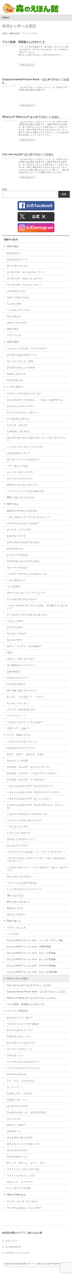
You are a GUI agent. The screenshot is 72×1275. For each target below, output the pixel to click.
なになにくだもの (16, 633)
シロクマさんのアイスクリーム (23, 1068)
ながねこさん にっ (17, 1099)
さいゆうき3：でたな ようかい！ (24, 284)
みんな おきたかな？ (18, 1150)
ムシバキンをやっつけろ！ (21, 472)
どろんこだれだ (15, 621)
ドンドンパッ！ (15, 1087)
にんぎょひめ (14, 303)
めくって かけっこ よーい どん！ (27, 1162)
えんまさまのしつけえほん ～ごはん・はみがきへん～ (36, 399)
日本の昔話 (13, 341)
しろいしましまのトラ (18, 832)
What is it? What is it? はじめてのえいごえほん (30, 116)
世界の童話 (13, 246)
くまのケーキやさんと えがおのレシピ (27, 814)
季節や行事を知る (16, 1194)
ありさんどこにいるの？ (20, 1017)
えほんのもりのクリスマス (21, 748)
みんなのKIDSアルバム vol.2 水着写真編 (29, 946)
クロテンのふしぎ (16, 927)
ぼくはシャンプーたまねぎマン (23, 459)
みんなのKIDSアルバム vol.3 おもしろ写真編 (31, 953)
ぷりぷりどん (14, 1118)
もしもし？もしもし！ (18, 703)
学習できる (13, 504)
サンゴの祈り (14, 586)
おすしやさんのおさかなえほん (23, 542)
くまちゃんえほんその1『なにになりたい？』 (31, 785)
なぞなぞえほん (15, 627)
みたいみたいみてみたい (20, 876)
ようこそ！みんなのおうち (21, 709)
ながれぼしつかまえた (18, 431)
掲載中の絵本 (11, 239)
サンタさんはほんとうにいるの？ (24, 1207)
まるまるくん (14, 1131)
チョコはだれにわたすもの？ (22, 599)
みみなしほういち (16, 373)
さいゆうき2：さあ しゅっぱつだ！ (25, 278)
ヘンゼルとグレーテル (18, 310)
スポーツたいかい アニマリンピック (26, 592)
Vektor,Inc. (51, 1267)
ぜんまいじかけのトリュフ (21, 839)
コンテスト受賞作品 (17, 1011)
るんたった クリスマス (20, 1181)
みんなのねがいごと (17, 1156)
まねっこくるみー (16, 1124)
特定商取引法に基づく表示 (17, 1253)
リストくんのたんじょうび (21, 1175)
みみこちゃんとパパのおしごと (23, 1143)
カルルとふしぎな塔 (17, 760)
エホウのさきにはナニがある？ (23, 523)
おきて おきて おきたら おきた (25, 754)
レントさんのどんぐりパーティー (24, 889)
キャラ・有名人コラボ (18, 735)
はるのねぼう (14, 671)
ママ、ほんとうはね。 (18, 465)
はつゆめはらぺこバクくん (21, 665)
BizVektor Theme (36, 1267)
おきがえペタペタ (16, 535)
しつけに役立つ (15, 386)
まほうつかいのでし (17, 322)
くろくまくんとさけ (17, 826)
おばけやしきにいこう (18, 1036)
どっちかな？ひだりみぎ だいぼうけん (27, 614)
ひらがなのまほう (16, 684)
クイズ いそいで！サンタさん (22, 1201)
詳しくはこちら (27, 65)
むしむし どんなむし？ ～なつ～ (25, 696)
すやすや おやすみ (16, 1074)
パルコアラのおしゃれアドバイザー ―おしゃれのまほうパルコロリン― (36, 859)
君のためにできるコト (18, 901)
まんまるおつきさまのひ (20, 1137)
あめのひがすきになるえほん (22, 510)
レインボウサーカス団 (18, 1188)
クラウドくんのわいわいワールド (24, 820)
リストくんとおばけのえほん (22, 882)
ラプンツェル (14, 335)
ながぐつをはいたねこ (18, 297)
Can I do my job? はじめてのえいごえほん (28, 154)
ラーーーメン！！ (16, 715)
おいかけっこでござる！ (20, 529)
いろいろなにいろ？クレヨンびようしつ (28, 517)
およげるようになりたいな (21, 1042)
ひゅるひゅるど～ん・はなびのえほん (27, 1112)
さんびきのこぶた (16, 291)
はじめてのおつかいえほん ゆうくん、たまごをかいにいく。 (36, 439)
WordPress (21, 1267)
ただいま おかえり (17, 425)
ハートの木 (13, 934)
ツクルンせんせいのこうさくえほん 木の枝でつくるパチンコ (37, 607)
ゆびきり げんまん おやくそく (23, 484)
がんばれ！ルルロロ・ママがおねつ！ (27, 779)
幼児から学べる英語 (17, 978)
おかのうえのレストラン (20, 1030)
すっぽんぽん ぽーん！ (19, 418)
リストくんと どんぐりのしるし (23, 1169)
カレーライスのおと (17, 567)
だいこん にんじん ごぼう (20, 361)
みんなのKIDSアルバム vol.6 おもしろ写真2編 (32, 972)
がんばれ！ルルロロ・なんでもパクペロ (28, 766)
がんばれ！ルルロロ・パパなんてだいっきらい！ (32, 773)
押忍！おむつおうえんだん (21, 497)
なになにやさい (15, 639)
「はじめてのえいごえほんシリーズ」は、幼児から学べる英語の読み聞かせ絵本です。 (43, 88)
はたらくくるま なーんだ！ (21, 658)
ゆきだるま (13, 328)
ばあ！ (10, 652)
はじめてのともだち (17, 1106)
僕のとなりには (15, 895)
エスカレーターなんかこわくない (24, 393)
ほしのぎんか (14, 316)
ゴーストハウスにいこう (20, 1049)
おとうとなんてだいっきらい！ (23, 412)
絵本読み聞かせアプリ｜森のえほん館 (32, 1264)
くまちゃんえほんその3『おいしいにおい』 (30, 798)
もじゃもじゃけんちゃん (20, 478)
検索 (4, 189)
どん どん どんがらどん (21, 1080)
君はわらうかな (15, 908)
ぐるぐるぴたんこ (16, 580)
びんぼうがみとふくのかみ (21, 367)
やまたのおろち (15, 380)
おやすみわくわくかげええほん (23, 561)
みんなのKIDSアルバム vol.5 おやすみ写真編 (31, 965)
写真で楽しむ (14, 921)
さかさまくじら (15, 1055)
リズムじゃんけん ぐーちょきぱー (25, 722)
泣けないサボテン (16, 914)
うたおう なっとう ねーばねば (23, 1023)
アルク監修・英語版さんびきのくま (23, 41)
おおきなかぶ (14, 253)
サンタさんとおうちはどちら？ (23, 1061)
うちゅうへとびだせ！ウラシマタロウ (27, 348)
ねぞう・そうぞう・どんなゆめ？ (24, 646)
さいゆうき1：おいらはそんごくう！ (26, 272)
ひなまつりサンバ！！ (18, 677)
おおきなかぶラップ (17, 259)
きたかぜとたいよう (17, 265)
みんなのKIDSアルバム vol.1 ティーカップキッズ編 (34, 940)
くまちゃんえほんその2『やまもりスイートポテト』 (34, 792)
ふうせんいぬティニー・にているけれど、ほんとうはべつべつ (37, 868)
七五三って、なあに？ (18, 728)
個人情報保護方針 (13, 1247)
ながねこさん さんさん (20, 1093)
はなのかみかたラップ (18, 453)
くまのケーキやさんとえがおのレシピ (27, 573)
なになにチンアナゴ (17, 845)
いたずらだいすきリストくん (22, 741)
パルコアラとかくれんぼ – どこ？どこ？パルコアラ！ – (36, 851)
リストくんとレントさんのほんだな (25, 491)
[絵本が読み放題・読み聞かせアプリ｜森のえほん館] (30, 9)
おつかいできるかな (17, 554)
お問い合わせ (11, 1241)
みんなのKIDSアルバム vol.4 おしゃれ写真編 (31, 959)
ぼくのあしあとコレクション (22, 690)
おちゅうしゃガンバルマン (21, 406)
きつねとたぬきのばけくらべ (22, 354)
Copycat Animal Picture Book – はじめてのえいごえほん (36, 991)
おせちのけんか (15, 548)
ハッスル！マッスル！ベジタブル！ (25, 446)
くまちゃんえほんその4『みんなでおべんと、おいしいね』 (35, 806)
